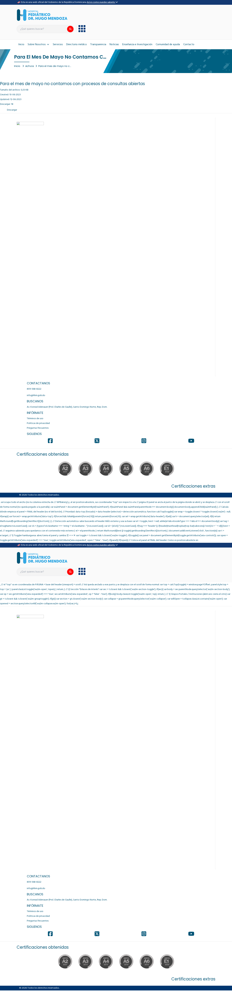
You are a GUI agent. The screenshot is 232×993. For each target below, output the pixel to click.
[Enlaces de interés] (80, 29)
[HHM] (42, 15)
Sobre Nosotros (37, 44)
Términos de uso (35, 419)
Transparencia (98, 44)
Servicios (58, 44)
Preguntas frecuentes (38, 428)
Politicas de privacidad (38, 423)
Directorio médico (76, 44)
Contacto (188, 44)
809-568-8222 (34, 389)
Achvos (29, 66)
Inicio (21, 44)
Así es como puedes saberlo (101, 2)
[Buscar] (70, 29)
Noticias (114, 44)
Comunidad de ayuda (168, 44)
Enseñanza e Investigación (137, 44)
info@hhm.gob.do (36, 395)
